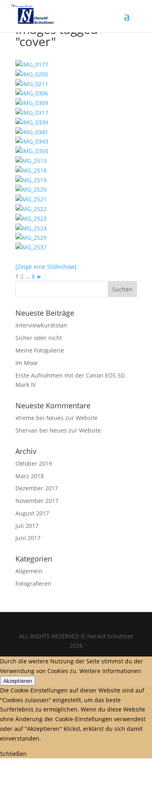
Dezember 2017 (36, 488)
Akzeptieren (17, 680)
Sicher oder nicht (38, 338)
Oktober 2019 (33, 463)
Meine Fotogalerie (39, 350)
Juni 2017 (28, 538)
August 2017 (32, 513)
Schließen (13, 754)
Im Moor (26, 363)
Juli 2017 (27, 526)
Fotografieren (33, 583)
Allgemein (29, 571)
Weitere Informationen (110, 671)
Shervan (26, 430)
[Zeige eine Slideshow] (46, 266)
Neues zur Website (72, 418)
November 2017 (36, 500)
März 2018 (29, 476)
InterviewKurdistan (41, 325)
